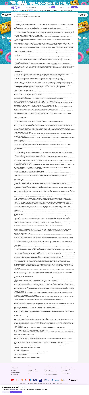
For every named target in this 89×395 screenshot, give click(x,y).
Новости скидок (42, 10)
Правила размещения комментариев (50, 374)
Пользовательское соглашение (33, 371)
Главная (15, 14)
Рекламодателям (31, 367)
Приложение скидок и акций (66, 373)
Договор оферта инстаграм (49, 369)
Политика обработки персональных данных (69, 369)
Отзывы (62, 371)
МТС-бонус (60, 10)
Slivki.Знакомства (68, 10)
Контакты (29, 373)
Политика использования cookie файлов (68, 367)
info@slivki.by (13, 370)
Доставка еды (23, 10)
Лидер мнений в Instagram (32, 369)
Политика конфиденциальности (50, 367)
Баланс (48, 10)
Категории (15, 10)
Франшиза (30, 370)
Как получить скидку (64, 370)
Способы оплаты (47, 370)
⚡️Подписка (54, 10)
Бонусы (45, 375)
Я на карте (30, 10)
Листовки (36, 10)
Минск (61, 7)
